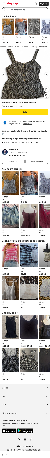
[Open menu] (4, 3)
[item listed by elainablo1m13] (10, 183)
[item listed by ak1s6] (29, 216)
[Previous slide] (3, 74)
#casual (6, 139)
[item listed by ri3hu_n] (29, 360)
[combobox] (25, 9)
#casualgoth (25, 139)
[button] (28, 155)
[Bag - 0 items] (35, 3)
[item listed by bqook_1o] (29, 288)
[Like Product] (11, 21)
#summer (36, 139)
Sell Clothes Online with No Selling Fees (25, 450)
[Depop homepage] (12, 3)
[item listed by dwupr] (10, 216)
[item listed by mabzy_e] (29, 255)
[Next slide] (46, 74)
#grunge (14, 139)
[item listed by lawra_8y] (10, 360)
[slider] (25, 74)
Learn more (27, 124)
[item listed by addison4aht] (29, 327)
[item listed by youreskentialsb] (29, 183)
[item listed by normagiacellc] (10, 255)
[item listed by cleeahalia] (10, 288)
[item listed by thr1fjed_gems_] (10, 327)
